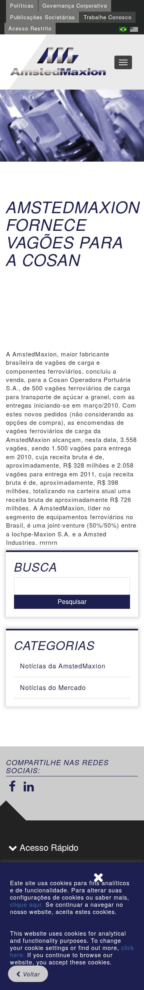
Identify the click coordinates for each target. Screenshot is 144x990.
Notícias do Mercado (53, 687)
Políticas (22, 5)
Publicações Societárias (42, 17)
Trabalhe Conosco (108, 17)
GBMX (58, 62)
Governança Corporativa (74, 5)
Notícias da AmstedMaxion (63, 665)
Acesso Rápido (47, 847)
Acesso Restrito (30, 28)
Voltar (30, 974)
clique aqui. (28, 904)
